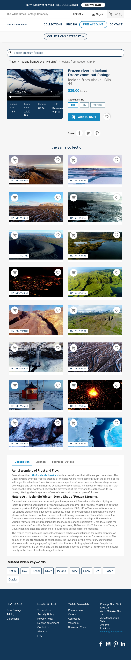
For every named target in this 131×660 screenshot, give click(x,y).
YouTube (108, 644)
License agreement (48, 622)
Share (79, 133)
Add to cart (84, 117)
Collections (53, 24)
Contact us (43, 627)
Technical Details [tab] (63, 461)
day (24, 571)
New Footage (14, 610)
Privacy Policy (45, 618)
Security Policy (45, 614)
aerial (36, 571)
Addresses (74, 618)
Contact (116, 24)
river (48, 571)
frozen (109, 571)
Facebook (100, 644)
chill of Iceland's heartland (44, 475)
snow (86, 571)
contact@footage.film (111, 631)
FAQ (39, 635)
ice (97, 571)
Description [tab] (22, 461)
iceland (61, 571)
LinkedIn (123, 644)
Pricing (71, 24)
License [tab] (40, 461)
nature (13, 571)
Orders (72, 614)
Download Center (77, 627)
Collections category (64, 36)
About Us (42, 631)
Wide (74, 571)
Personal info (75, 610)
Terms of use (44, 610)
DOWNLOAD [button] (93, 5)
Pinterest (97, 133)
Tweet (88, 133)
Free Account (93, 24)
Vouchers (73, 622)
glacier (13, 579)
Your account (79, 604)
